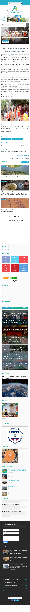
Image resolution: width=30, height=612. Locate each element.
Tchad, (14, 39)
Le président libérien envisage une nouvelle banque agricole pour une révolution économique (14, 313)
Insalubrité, (10, 39)
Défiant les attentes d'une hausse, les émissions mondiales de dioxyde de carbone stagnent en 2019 (15, 322)
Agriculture (12, 502)
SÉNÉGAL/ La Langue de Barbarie (15, 475)
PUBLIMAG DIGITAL (25, 603)
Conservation (5, 166)
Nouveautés (15, 307)
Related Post (5, 161)
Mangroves (14, 511)
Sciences (17, 513)
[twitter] (17, 1)
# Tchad (20, 139)
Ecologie (4, 509)
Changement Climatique (8, 504)
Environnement (6, 511)
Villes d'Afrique (6, 516)
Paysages (4, 513)
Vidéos (24, 307)
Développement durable (19, 506)
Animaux (19, 502)
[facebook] (12, 1)
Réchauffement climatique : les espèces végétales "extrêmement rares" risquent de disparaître (14, 339)
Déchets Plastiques (7, 506)
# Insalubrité (14, 139)
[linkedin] (14, 1)
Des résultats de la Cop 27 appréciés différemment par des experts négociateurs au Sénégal (18, 552)
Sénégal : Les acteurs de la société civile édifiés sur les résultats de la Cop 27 (18, 559)
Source (3, 136)
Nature (20, 511)
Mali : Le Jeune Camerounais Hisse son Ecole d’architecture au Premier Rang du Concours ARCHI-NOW (18, 566)
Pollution (11, 513)
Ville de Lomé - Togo (12, 492)
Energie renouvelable (13, 509)
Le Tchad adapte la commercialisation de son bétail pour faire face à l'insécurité (13, 348)
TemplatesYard (12, 603)
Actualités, (5, 39)
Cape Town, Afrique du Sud (13, 480)
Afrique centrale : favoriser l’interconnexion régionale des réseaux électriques (14, 210)
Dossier (17, 504)
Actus (6, 307)
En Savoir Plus (26, 161)
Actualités (4, 181)
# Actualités (8, 139)
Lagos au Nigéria (11, 486)
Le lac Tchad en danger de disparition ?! (10, 176)
